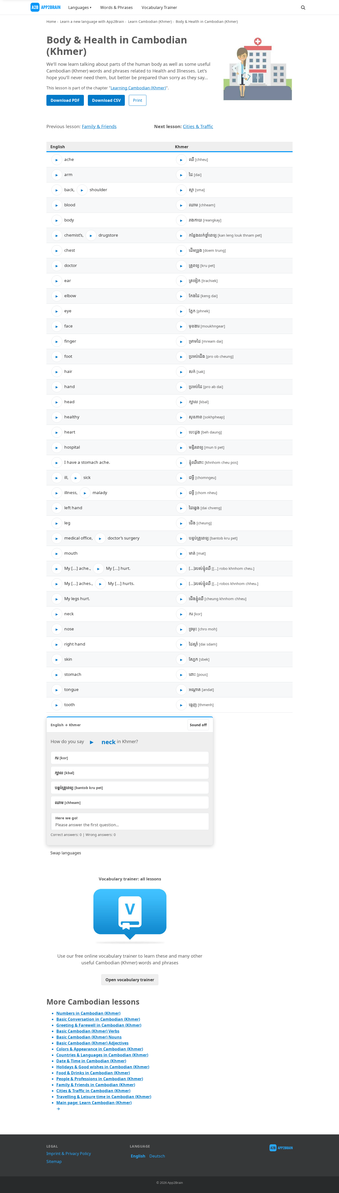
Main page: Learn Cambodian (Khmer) (94, 1102)
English (138, 1156)
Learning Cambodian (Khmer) (138, 88)
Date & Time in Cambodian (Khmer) (91, 1061)
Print (137, 100)
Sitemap (54, 1161)
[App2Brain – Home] (45, 7)
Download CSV (106, 100)
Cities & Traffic (198, 126)
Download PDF (65, 100)
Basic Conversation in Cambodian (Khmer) (98, 1019)
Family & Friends (99, 126)
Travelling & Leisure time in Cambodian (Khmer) (103, 1096)
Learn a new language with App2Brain (92, 21)
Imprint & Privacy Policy (68, 1153)
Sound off (198, 725)
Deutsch (157, 1156)
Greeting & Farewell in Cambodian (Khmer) (98, 1025)
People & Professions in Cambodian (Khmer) (99, 1079)
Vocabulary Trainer (159, 7)
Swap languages (65, 853)
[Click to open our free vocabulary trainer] (129, 916)
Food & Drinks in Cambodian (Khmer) (93, 1073)
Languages (78, 7)
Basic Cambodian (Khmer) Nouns (89, 1037)
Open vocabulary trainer (129, 979)
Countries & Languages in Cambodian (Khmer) (102, 1055)
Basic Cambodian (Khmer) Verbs (87, 1031)
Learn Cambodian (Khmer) (150, 21)
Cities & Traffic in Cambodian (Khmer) (93, 1090)
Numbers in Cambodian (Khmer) (88, 1013)
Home (51, 21)
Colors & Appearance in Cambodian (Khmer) (99, 1049)
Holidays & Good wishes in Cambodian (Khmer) (102, 1067)
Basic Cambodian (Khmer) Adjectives (92, 1043)
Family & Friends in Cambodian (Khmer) (95, 1084)
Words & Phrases (116, 7)
